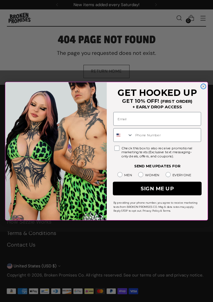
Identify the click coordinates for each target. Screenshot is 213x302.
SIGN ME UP (157, 188)
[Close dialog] (203, 86)
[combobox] (123, 135)
